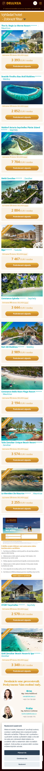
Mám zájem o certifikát (21, 576)
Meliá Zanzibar (11, 178)
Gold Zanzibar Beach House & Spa (21, 653)
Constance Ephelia (13, 298)
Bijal (6, 250)
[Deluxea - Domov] (11, 3)
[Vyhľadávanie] (35, 3)
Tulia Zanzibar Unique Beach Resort (22, 442)
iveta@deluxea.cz (29, 696)
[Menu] (40, 3)
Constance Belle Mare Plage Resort (21, 391)
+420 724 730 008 (29, 699)
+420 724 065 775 (29, 717)
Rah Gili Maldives (13, 347)
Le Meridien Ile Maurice (16, 493)
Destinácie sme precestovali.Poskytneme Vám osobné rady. (22, 683)
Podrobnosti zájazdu (22, 66)
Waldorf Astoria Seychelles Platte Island (20, 128)
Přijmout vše (22, 753)
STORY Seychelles (13, 605)
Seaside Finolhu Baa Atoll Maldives (21, 76)
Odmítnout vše (22, 758)
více (26, 55)
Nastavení (22, 764)
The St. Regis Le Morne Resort (19, 25)
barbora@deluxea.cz (29, 714)
